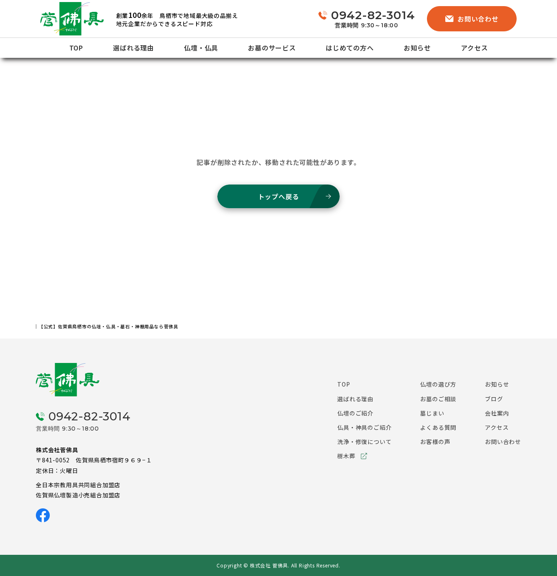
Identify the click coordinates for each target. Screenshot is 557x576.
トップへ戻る (278, 196)
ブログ (494, 399)
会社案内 (497, 413)
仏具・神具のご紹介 (364, 427)
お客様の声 (435, 441)
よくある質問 (438, 427)
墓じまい (432, 413)
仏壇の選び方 (438, 384)
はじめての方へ (350, 48)
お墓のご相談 (438, 399)
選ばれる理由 (133, 48)
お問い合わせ (478, 19)
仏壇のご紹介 (355, 413)
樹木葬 (346, 456)
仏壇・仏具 (201, 48)
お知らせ (417, 48)
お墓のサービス (272, 48)
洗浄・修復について (364, 441)
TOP (76, 48)
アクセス (474, 48)
